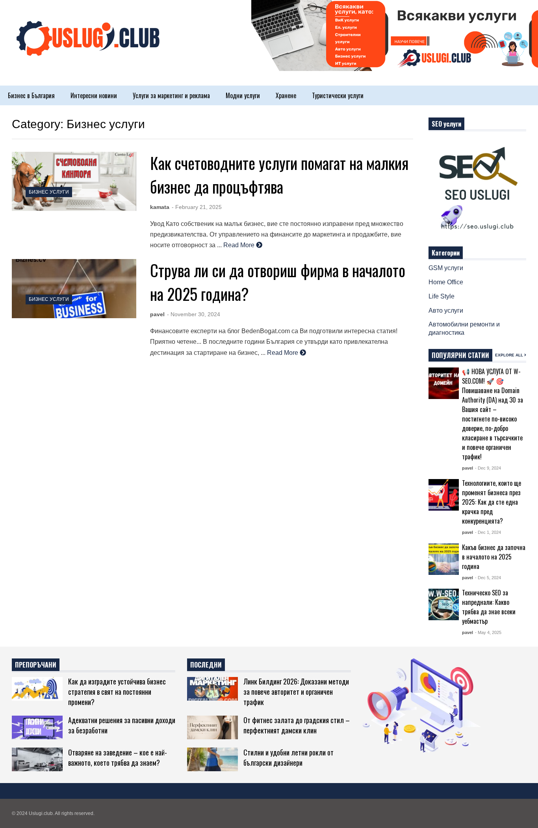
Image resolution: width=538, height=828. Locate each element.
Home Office (446, 282)
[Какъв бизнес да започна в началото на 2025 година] (444, 559)
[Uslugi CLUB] (86, 47)
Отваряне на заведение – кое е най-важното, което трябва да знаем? (117, 757)
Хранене (286, 95)
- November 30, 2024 (193, 314)
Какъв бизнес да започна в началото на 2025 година (493, 557)
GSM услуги (446, 268)
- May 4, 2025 (488, 632)
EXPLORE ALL (509, 355)
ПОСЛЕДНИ (206, 664)
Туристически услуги (338, 95)
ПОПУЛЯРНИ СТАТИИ (460, 355)
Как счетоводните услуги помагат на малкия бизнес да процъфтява (279, 174)
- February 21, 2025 (197, 207)
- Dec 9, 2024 (488, 468)
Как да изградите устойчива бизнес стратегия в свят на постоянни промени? (117, 691)
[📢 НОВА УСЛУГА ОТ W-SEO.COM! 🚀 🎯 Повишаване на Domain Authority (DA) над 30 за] (444, 383)
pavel (157, 314)
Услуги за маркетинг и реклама (171, 95)
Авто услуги (446, 310)
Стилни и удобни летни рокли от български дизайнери (288, 757)
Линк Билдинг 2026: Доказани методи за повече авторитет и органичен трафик (296, 691)
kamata (159, 207)
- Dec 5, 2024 (488, 577)
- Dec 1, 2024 (488, 532)
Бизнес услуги (49, 192)
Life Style (442, 296)
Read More (239, 245)
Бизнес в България (31, 95)
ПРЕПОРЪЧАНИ (35, 664)
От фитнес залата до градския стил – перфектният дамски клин (296, 725)
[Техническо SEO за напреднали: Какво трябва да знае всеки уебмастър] (444, 604)
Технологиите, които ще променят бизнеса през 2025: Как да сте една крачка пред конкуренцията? (491, 502)
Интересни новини (93, 95)
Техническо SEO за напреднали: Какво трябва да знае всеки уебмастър (489, 607)
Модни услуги (243, 95)
